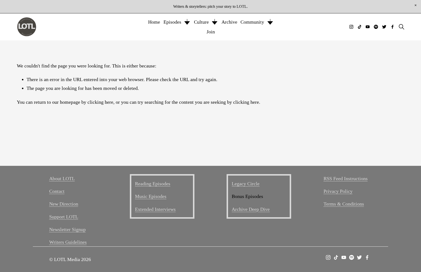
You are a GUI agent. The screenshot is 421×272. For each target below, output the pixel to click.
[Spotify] (375, 26)
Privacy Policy (338, 191)
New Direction (63, 203)
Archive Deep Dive (251, 209)
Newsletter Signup (67, 229)
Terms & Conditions (344, 203)
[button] (415, 5)
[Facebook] (392, 26)
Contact (57, 191)
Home (154, 22)
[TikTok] (359, 26)
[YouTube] (367, 26)
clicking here (100, 102)
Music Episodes (150, 196)
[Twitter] (384, 26)
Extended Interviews (155, 209)
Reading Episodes (152, 183)
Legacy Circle (245, 183)
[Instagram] (351, 26)
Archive (229, 22)
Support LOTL (63, 216)
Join (211, 31)
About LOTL (62, 178)
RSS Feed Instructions (346, 178)
